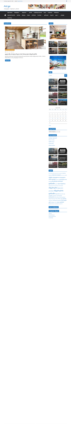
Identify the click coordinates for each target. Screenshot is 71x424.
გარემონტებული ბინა (63, 179)
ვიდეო (56, 15)
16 (65, 116)
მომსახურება (56, 12)
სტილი (58, 202)
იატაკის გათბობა (51, 95)
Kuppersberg (62, 88)
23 (65, 118)
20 (57, 118)
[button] (19, 12)
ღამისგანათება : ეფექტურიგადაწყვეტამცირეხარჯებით (62, 100)
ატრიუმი (61, 95)
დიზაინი (30, 12)
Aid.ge (7, 6)
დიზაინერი (60, 181)
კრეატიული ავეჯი (55, 195)
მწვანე (57, 198)
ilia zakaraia (60, 173)
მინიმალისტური (56, 197)
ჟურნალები (46, 15)
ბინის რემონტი (52, 179)
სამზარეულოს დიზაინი (57, 200)
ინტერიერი (24, 12)
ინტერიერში (57, 193)
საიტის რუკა (9, 17)
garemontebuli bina (55, 173)
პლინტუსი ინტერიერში (52, 81)
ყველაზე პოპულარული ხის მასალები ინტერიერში (21, 54)
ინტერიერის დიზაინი (11, 15)
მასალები (60, 195)
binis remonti (51, 173)
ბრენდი (28, 15)
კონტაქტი (62, 15)
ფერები (62, 202)
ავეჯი (50, 177)
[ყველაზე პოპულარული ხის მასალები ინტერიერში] (25, 38)
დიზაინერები (54, 181)
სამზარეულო (51, 200)
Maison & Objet (62, 81)
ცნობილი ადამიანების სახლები (56, 203)
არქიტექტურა (16, 12)
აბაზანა (66, 175)
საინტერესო (50, 12)
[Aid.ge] (5, 15)
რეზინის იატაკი (20, 1)
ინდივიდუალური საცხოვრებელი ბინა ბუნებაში (56, 185)
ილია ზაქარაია (61, 183)
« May (50, 125)
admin (13, 51)
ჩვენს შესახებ (9, 12)
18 (52, 118)
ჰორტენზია (52, 102)
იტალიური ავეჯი (62, 193)
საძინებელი (53, 202)
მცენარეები (53, 198)
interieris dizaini (56, 175)
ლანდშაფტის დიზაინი (38, 12)
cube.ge (50, 213)
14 (60, 116)
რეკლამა (52, 15)
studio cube (62, 175)
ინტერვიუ (23, 15)
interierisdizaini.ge (52, 216)
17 (49, 118)
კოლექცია (50, 195)
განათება (57, 179)
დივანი (50, 181)
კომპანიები (34, 15)
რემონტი (18, 15)
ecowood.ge (51, 217)
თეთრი (56, 183)
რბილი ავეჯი (60, 198)
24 (49, 120)
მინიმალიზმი (51, 197)
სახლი (45, 12)
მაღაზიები (39, 15)
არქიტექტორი (55, 177)
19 (55, 118)
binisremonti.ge (52, 214)
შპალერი (50, 203)
